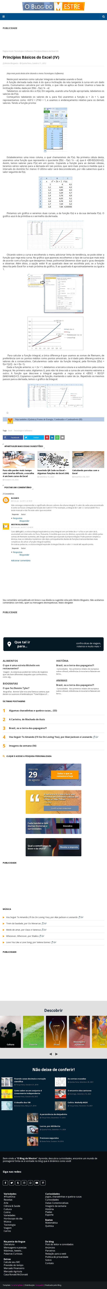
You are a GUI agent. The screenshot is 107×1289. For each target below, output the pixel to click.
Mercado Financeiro (14, 1268)
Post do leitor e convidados (59, 1244)
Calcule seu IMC (12, 1262)
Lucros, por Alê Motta (50, 1126)
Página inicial (8, 51)
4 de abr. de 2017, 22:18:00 (22, 501)
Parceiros (50, 1250)
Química (49, 1225)
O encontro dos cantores (79, 1090)
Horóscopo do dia (13, 1218)
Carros (7, 1230)
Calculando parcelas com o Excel (85, 472)
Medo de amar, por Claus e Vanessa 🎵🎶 (26, 929)
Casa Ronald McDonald (16, 1274)
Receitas (8, 1199)
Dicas (56, 1044)
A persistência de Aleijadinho (53, 1114)
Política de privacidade (56, 1256)
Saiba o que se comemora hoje (65, 774)
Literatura (9, 1244)
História (49, 1209)
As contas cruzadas (77, 1078)
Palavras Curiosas (13, 1253)
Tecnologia (9, 1224)
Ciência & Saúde (12, 1206)
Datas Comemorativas (56, 1202)
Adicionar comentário (21, 560)
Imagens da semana (55, 1206)
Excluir (23, 514)
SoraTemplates (17, 1285)
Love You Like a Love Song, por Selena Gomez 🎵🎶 (31, 942)
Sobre (48, 1260)
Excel (10, 430)
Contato (49, 1263)
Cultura (10, 1044)
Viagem (8, 1227)
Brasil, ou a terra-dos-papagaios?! (75, 665)
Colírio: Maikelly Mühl (78, 1102)
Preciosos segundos (49, 1138)
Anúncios (50, 1247)
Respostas (17, 518)
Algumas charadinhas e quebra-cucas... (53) (33, 710)
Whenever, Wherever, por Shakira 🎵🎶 (25, 936)
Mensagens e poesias (79, 1043)
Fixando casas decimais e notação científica (30, 1080)
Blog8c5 (15, 498)
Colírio (7, 1212)
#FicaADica (9, 1196)
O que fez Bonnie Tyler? (16, 688)
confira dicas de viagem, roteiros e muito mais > (88, 645)
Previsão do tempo (13, 1265)
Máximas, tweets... (13, 1250)
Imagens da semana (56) (22, 745)
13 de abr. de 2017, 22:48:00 (23, 527)
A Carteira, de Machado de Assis (27, 719)
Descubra (67, 826)
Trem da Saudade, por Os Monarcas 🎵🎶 (26, 923)
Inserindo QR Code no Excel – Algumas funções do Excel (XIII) (53, 472)
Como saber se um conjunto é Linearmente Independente (28, 1092)
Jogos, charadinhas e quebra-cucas (63, 1196)
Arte (6, 1202)
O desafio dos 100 (22, 1102)
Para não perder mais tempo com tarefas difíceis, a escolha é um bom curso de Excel (18, 473)
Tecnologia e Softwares (23, 51)
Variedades (9, 1215)
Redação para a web (55, 1253)
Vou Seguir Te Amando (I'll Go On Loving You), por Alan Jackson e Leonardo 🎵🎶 (53, 737)
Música (7, 1221)
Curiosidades (52, 1199)
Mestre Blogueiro (11, 63)
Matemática (51, 1222)
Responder (15, 514)
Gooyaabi (39, 1285)
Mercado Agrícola (13, 1271)
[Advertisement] (53, 625)
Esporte (33, 1044)
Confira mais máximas (61, 808)
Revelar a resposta (69, 847)
